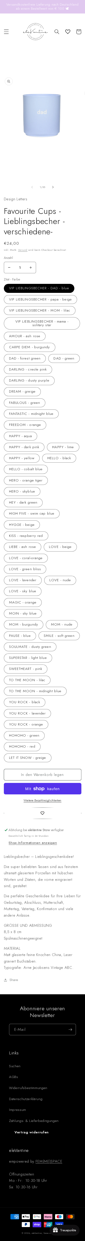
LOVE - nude (60, 580)
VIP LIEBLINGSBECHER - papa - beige (40, 299)
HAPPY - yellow (21, 458)
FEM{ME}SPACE (49, 1161)
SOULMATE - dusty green (30, 646)
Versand (22, 250)
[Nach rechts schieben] (53, 187)
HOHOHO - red (22, 746)
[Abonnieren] (70, 1029)
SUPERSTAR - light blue (28, 657)
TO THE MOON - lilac (27, 680)
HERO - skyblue (22, 491)
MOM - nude (62, 624)
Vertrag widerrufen (32, 1132)
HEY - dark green (23, 502)
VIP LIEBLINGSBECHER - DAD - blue (39, 288)
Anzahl (8, 257)
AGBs (13, 1076)
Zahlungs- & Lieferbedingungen (34, 1120)
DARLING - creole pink (28, 369)
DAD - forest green (25, 358)
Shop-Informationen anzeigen (33, 842)
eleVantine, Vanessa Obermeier (47, 1233)
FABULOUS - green (24, 402)
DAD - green (63, 358)
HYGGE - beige (22, 524)
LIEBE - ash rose (22, 546)
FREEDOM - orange (25, 424)
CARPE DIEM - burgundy (29, 347)
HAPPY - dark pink (24, 447)
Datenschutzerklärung (25, 1098)
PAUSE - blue (20, 635)
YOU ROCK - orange (26, 724)
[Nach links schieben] (32, 187)
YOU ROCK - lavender (27, 713)
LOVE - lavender (23, 580)
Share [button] (14, 979)
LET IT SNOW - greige (27, 757)
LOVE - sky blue (22, 591)
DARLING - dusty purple (29, 380)
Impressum (17, 1109)
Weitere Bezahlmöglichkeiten (42, 800)
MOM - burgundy (23, 624)
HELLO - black (59, 458)
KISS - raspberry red (26, 535)
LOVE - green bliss (25, 569)
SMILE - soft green (59, 635)
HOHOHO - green (24, 735)
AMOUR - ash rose (25, 336)
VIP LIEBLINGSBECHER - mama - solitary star (41, 323)
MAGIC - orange (22, 602)
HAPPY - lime (63, 447)
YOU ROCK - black (24, 702)
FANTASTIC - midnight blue (31, 413)
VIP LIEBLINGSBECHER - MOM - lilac (39, 310)
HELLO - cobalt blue (26, 469)
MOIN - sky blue (23, 613)
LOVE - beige (60, 546)
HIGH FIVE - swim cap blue (32, 513)
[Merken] (42, 813)
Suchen (15, 1066)
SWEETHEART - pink (25, 668)
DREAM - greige (22, 391)
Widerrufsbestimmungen (28, 1087)
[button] (6, 31)
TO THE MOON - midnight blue (35, 691)
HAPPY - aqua (20, 436)
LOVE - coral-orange (26, 558)
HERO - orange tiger (26, 480)
